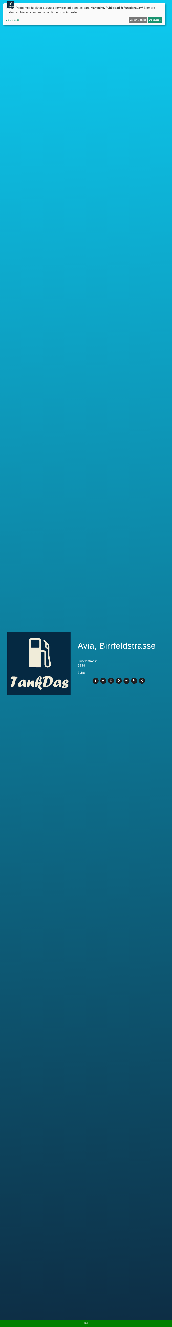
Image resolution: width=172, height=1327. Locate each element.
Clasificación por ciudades (105, 5)
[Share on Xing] (142, 681)
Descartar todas (138, 19)
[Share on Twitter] (103, 681)
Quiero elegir (12, 19)
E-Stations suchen (137, 5)
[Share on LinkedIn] (134, 681)
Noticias (62, 5)
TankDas (22, 4)
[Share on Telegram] (119, 681)
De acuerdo (155, 19)
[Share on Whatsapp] (111, 681)
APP (72, 5)
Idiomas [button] (157, 5)
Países (81, 5)
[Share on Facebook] (96, 681)
